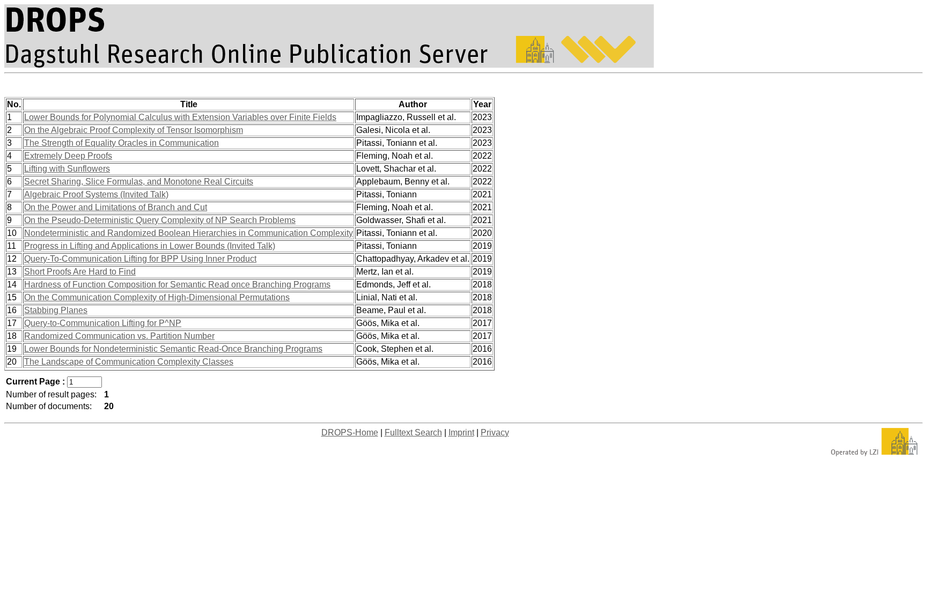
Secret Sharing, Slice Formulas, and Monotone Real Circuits (138, 181)
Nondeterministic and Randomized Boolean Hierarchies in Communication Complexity (188, 233)
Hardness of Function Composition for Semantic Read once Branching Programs (177, 284)
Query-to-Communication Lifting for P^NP (102, 323)
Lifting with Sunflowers (67, 168)
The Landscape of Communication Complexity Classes (128, 361)
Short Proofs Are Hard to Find (80, 271)
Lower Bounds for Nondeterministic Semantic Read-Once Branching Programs (173, 348)
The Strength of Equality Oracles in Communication (121, 142)
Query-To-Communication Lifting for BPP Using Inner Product (140, 258)
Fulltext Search (413, 432)
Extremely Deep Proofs (68, 155)
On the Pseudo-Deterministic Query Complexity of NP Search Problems (160, 220)
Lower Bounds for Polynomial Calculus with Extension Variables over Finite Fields (180, 117)
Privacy (495, 432)
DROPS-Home (349, 432)
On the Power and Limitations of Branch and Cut (115, 207)
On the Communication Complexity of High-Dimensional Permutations (157, 297)
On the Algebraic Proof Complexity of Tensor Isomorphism (133, 130)
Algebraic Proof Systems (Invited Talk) (96, 194)
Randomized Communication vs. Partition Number (119, 336)
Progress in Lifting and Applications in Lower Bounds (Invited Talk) (149, 245)
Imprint (461, 432)
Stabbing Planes (55, 310)
